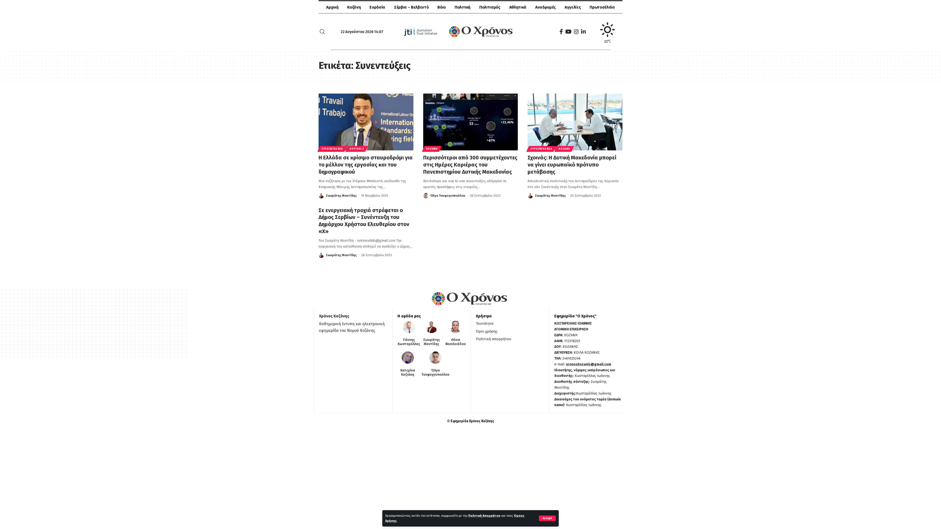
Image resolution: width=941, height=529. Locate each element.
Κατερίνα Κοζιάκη (407, 373)
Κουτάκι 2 (356, 148)
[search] (322, 31)
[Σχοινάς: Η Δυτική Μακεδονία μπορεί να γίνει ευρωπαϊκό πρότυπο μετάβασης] (575, 122)
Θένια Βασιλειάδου (456, 342)
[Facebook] (561, 31)
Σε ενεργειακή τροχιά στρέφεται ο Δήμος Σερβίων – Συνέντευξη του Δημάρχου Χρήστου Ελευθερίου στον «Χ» (364, 221)
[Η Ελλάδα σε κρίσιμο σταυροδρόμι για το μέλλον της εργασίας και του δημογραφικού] (366, 122)
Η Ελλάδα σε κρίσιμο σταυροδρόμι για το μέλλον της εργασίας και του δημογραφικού (366, 164)
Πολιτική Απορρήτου (484, 515)
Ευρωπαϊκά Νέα (332, 148)
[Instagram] (576, 31)
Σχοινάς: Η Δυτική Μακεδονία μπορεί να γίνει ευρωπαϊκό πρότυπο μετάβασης (572, 164)
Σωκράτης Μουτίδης (341, 195)
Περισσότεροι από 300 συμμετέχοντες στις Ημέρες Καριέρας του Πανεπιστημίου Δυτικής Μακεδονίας (470, 164)
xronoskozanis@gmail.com (588, 364)
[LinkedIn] (583, 31)
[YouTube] (568, 31)
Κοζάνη (431, 148)
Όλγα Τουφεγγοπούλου (447, 195)
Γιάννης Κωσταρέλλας (409, 342)
